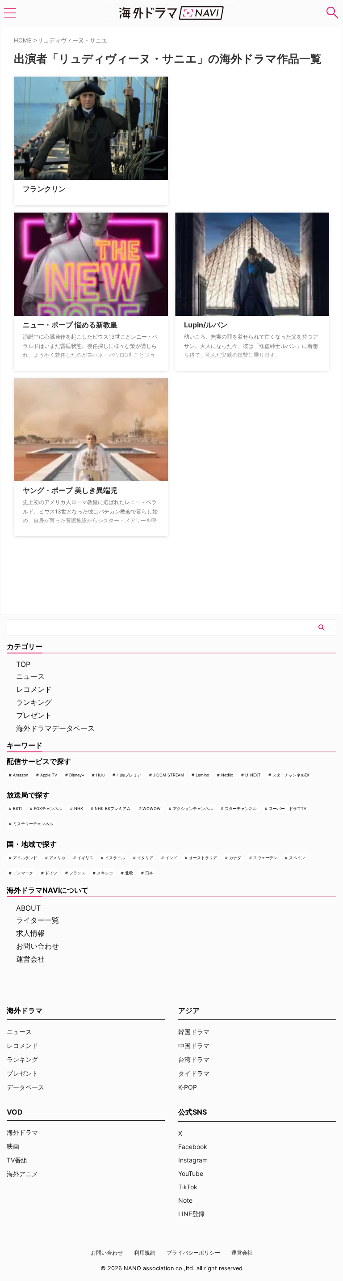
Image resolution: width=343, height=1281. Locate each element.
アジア (189, 1010)
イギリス (85, 857)
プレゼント (34, 715)
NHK (78, 808)
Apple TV (48, 774)
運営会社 (30, 958)
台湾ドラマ (193, 1059)
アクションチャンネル (193, 808)
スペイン (297, 857)
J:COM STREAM (168, 774)
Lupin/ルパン (205, 324)
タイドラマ (193, 1073)
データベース (25, 1087)
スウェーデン (265, 857)
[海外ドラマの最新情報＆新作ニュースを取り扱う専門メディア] (171, 13)
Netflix (227, 774)
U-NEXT (253, 774)
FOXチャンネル (48, 808)
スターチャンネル (241, 808)
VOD (15, 1111)
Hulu (100, 774)
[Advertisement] (219, 132)
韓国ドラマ (193, 1031)
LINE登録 (191, 1213)
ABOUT (28, 907)
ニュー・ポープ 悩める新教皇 (70, 324)
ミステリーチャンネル (33, 823)
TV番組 (17, 1160)
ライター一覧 (37, 920)
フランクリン (44, 188)
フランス (77, 872)
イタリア (145, 857)
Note (185, 1200)
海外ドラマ (22, 1132)
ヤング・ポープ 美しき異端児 (70, 490)
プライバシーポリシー (193, 1252)
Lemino (202, 774)
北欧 (129, 872)
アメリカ (57, 857)
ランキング (34, 702)
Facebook (192, 1146)
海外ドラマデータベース (55, 728)
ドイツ (51, 872)
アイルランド (25, 857)
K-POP (187, 1087)
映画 (13, 1146)
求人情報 (30, 933)
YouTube (190, 1173)
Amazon (20, 774)
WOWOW (151, 808)
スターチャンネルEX (291, 774)
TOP (23, 664)
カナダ (235, 857)
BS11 (17, 808)
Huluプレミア (129, 774)
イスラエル (115, 857)
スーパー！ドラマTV (287, 808)
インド (171, 857)
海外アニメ (22, 1174)
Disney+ (76, 774)
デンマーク (23, 872)
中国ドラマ (193, 1045)
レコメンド (34, 689)
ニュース (30, 676)
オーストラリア (203, 857)
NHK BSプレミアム (112, 808)
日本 (149, 872)
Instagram (193, 1160)
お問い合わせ (37, 946)
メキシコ (105, 872)
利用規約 (144, 1252)
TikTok (187, 1187)
